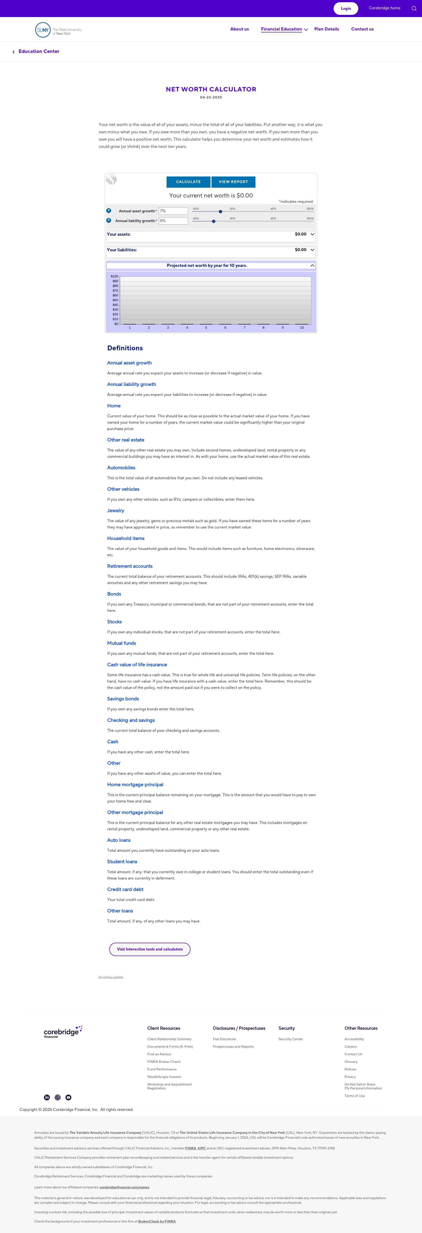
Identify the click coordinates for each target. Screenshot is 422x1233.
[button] (346, 8)
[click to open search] (414, 5)
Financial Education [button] (281, 29)
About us (239, 29)
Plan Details (326, 29)
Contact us (362, 29)
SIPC (202, 1148)
